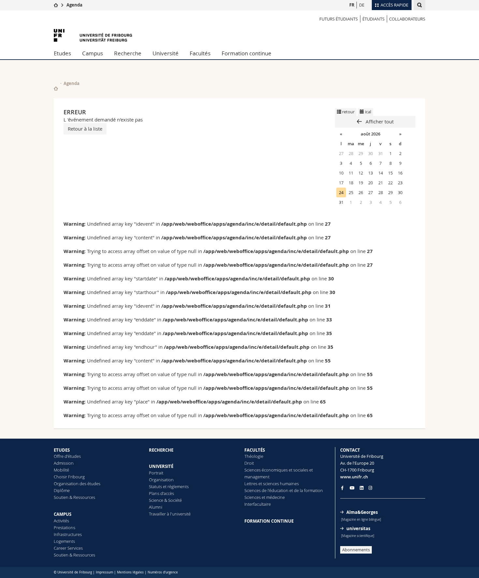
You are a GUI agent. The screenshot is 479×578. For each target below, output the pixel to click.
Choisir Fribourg (69, 477)
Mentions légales (130, 572)
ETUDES (62, 450)
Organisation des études (77, 483)
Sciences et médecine (264, 497)
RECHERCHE (161, 450)
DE (361, 5)
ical (367, 112)
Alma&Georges (362, 512)
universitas (358, 528)
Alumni (155, 507)
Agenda (74, 5)
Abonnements (356, 550)
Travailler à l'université (170, 514)
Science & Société (165, 500)
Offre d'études (67, 456)
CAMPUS (62, 514)
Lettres (250, 483)
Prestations (64, 527)
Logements (64, 541)
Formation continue (246, 53)
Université (165, 53)
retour (348, 112)
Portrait (156, 473)
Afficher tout (379, 121)
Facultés (200, 53)
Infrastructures (68, 534)
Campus (92, 53)
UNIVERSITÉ (161, 466)
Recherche (127, 53)
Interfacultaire (257, 504)
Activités (61, 521)
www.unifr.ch (354, 477)
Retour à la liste (85, 128)
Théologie (253, 456)
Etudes (62, 53)
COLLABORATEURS (407, 19)
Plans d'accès (161, 493)
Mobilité (61, 470)
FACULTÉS (254, 450)
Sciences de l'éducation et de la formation (283, 490)
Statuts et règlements (169, 486)
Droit (249, 463)
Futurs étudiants (338, 19)
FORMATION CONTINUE (269, 521)
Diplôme (62, 490)
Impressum (104, 572)
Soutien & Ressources (74, 497)
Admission (64, 463)
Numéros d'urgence (163, 572)
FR (352, 5)
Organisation (161, 480)
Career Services (68, 548)
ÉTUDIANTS (373, 19)
